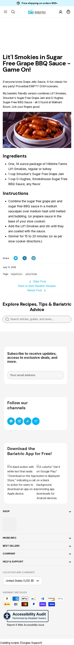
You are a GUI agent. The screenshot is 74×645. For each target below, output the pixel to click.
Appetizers (16, 274)
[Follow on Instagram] (19, 421)
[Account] (61, 12)
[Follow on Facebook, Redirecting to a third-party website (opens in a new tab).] (11, 421)
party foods (31, 274)
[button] (68, 12)
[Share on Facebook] (15, 258)
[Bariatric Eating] (37, 12)
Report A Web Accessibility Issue (25, 624)
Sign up (57, 377)
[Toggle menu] (5, 12)
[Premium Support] (36, 421)
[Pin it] (33, 258)
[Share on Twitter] (24, 258)
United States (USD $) (20, 580)
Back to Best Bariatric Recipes (37, 286)
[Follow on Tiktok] (27, 421)
